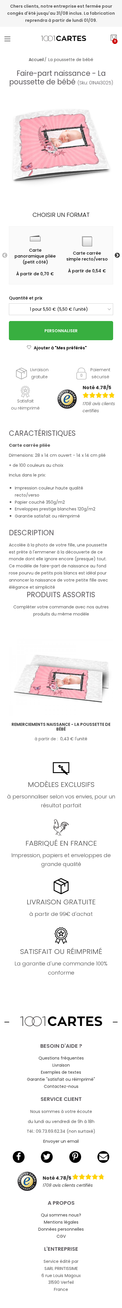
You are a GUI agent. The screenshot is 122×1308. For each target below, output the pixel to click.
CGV (61, 1236)
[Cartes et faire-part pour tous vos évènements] (61, 38)
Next (117, 255)
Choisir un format (61, 215)
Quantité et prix (25, 298)
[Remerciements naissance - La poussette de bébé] (61, 677)
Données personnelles (61, 1229)
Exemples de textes (61, 1072)
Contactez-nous (61, 1086)
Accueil (36, 60)
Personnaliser (61, 331)
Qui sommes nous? (61, 1215)
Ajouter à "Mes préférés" (60, 348)
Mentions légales (61, 1222)
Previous (5, 255)
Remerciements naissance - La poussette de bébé (61, 726)
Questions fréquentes (61, 1058)
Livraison (61, 1065)
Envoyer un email (61, 1141)
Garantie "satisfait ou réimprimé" (61, 1079)
